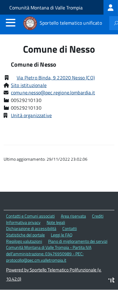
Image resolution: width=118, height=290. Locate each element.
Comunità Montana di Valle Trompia (46, 7)
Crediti (97, 216)
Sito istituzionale (29, 85)
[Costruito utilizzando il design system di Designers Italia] (111, 281)
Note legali (56, 222)
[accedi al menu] (10, 22)
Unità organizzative (31, 115)
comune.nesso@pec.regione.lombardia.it (53, 92)
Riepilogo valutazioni (24, 241)
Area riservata (73, 216)
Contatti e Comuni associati (30, 216)
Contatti (69, 228)
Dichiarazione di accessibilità (31, 228)
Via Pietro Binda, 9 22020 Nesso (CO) (56, 77)
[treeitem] (110, 7)
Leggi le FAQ (61, 235)
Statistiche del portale (25, 235)
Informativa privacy (23, 222)
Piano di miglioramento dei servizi (77, 241)
